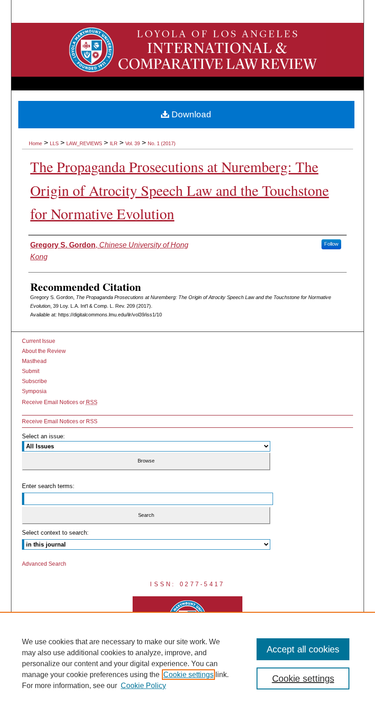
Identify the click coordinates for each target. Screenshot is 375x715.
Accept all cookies (303, 649)
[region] (187, 663)
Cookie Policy (143, 685)
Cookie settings (188, 674)
